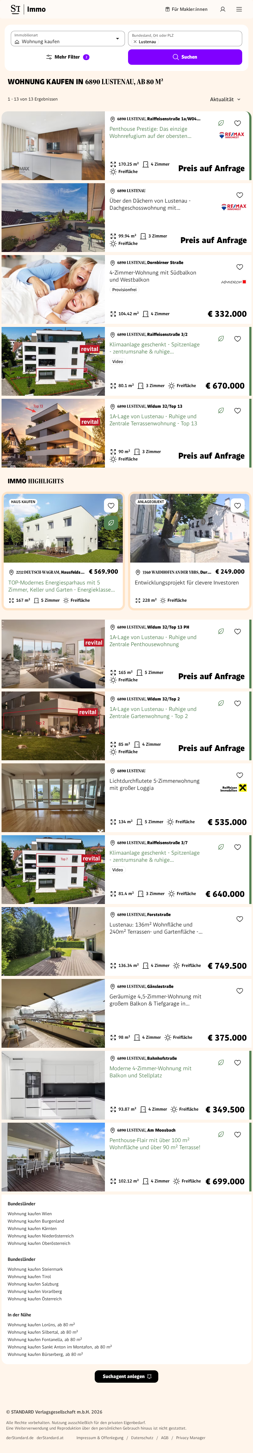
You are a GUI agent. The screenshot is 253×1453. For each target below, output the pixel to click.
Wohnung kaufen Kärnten (32, 1228)
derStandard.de (20, 1437)
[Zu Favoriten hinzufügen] (237, 123)
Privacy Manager (190, 1437)
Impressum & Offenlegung (100, 1437)
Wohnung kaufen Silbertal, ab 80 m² (43, 1332)
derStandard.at (50, 1437)
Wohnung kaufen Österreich (35, 1298)
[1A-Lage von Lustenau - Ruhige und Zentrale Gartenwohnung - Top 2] (125, 725)
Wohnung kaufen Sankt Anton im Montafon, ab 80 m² (60, 1346)
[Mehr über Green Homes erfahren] (221, 123)
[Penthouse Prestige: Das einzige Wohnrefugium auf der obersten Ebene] (125, 145)
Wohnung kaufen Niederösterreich (41, 1235)
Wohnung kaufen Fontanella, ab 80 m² (45, 1339)
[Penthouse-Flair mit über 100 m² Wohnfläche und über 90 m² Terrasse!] (125, 1157)
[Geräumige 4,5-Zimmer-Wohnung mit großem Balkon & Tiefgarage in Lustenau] (126, 1013)
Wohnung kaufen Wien (30, 1213)
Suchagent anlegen (124, 1376)
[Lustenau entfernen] (135, 42)
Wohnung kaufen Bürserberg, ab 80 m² (45, 1354)
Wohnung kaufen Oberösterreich (39, 1243)
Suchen (189, 57)
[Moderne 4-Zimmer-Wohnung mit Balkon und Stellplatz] (125, 1085)
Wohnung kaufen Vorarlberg (35, 1291)
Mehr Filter (71, 57)
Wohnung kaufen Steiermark (35, 1269)
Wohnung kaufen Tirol (29, 1276)
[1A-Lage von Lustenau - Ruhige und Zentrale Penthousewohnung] (125, 654)
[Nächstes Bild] (94, 146)
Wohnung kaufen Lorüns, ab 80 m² (41, 1324)
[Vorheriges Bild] (12, 146)
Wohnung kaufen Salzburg (33, 1284)
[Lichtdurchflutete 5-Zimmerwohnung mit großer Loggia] (126, 797)
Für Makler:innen (190, 9)
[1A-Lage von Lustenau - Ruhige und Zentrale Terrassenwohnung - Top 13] (125, 433)
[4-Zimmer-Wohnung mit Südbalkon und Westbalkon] (126, 289)
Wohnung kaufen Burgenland (36, 1221)
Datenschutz (142, 1437)
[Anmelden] (222, 9)
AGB (164, 1437)
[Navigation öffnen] (239, 9)
